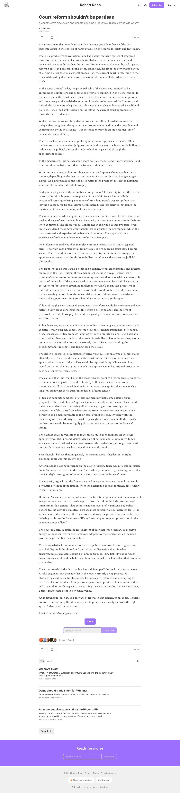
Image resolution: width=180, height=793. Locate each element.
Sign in (171, 5)
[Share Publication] (145, 5)
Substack (76, 787)
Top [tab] (42, 661)
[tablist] (46, 661)
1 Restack (70, 640)
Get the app (104, 780)
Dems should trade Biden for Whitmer (63, 690)
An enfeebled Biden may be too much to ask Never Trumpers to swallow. (74, 694)
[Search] (139, 5)
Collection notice (108, 773)
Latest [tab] (49, 661)
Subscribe (157, 5)
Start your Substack (82, 780)
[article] (90, 675)
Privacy (88, 773)
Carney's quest (48, 668)
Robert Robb (44, 28)
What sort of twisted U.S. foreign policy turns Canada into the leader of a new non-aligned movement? (76, 674)
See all (44, 731)
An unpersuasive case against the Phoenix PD (68, 709)
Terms (96, 773)
